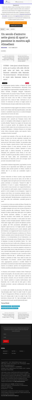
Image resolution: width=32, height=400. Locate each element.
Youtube (14, 353)
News (7, 29)
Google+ (21, 351)
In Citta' (12, 29)
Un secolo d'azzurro (6, 306)
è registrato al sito (18, 16)
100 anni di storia (15, 306)
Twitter (13, 351)
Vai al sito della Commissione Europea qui (10, 395)
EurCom (12, 384)
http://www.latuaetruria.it (20, 381)
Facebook (5, 351)
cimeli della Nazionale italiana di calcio (10, 308)
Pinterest (5, 353)
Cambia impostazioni (16, 25)
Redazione (4, 47)
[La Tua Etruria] (8, 2)
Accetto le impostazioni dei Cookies (16, 22)
